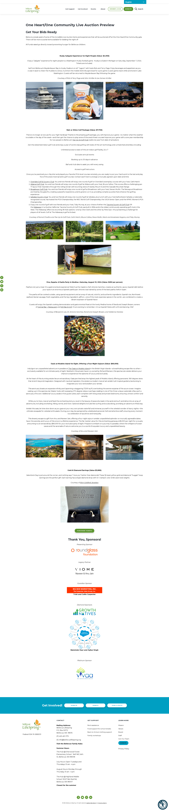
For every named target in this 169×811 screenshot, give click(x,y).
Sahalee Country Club (39, 197)
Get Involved (83, 9)
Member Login (115, 9)
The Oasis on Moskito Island (79, 369)
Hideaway (37, 207)
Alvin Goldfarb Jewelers (89, 483)
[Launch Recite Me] (163, 805)
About (103, 9)
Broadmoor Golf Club (39, 189)
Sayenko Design (102, 803)
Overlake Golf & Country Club (42, 182)
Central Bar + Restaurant (47, 307)
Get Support (70, 9)
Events (93, 9)
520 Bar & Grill (66, 307)
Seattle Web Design (91, 803)
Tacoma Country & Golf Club (118, 205)
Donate (128, 9)
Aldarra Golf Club (37, 184)
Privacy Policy (123, 749)
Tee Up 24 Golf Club (80, 140)
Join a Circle (117, 705)
